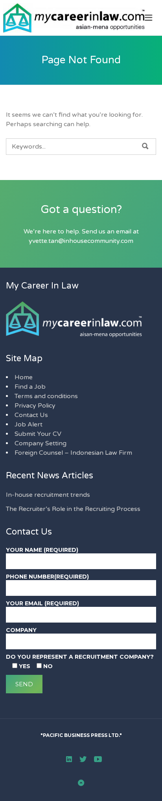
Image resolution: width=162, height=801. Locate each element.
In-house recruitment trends (48, 495)
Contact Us (31, 415)
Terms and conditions (46, 396)
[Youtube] (98, 759)
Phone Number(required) (47, 576)
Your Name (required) (42, 549)
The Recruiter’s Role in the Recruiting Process (73, 509)
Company (21, 630)
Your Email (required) (42, 603)
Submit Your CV (38, 434)
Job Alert (28, 424)
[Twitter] (83, 759)
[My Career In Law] (81, 18)
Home (24, 377)
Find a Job (30, 387)
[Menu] (149, 18)
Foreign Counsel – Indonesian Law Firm (73, 453)
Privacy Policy (35, 406)
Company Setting (40, 443)
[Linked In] (69, 759)
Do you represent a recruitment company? (80, 656)
